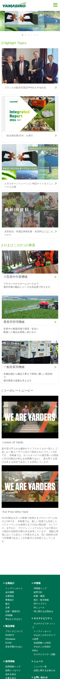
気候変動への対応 (42, 643)
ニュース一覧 (40, 666)
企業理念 (9, 596)
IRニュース (39, 607)
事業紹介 (9, 600)
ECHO (8, 643)
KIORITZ (9, 635)
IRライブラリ (40, 603)
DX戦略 (9, 615)
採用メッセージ (12, 670)
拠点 (7, 603)
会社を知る (10, 674)
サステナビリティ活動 (44, 654)
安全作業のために (14, 646)
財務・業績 (39, 596)
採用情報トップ (12, 666)
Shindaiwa (10, 639)
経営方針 (38, 592)
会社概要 (9, 592)
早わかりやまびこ (14, 619)
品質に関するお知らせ (44, 670)
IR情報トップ (40, 588)
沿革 (7, 607)
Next (56, 21)
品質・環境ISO (12, 611)
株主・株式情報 (41, 600)
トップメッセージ (14, 588)
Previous (4, 21)
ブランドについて (14, 631)
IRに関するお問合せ (43, 611)
